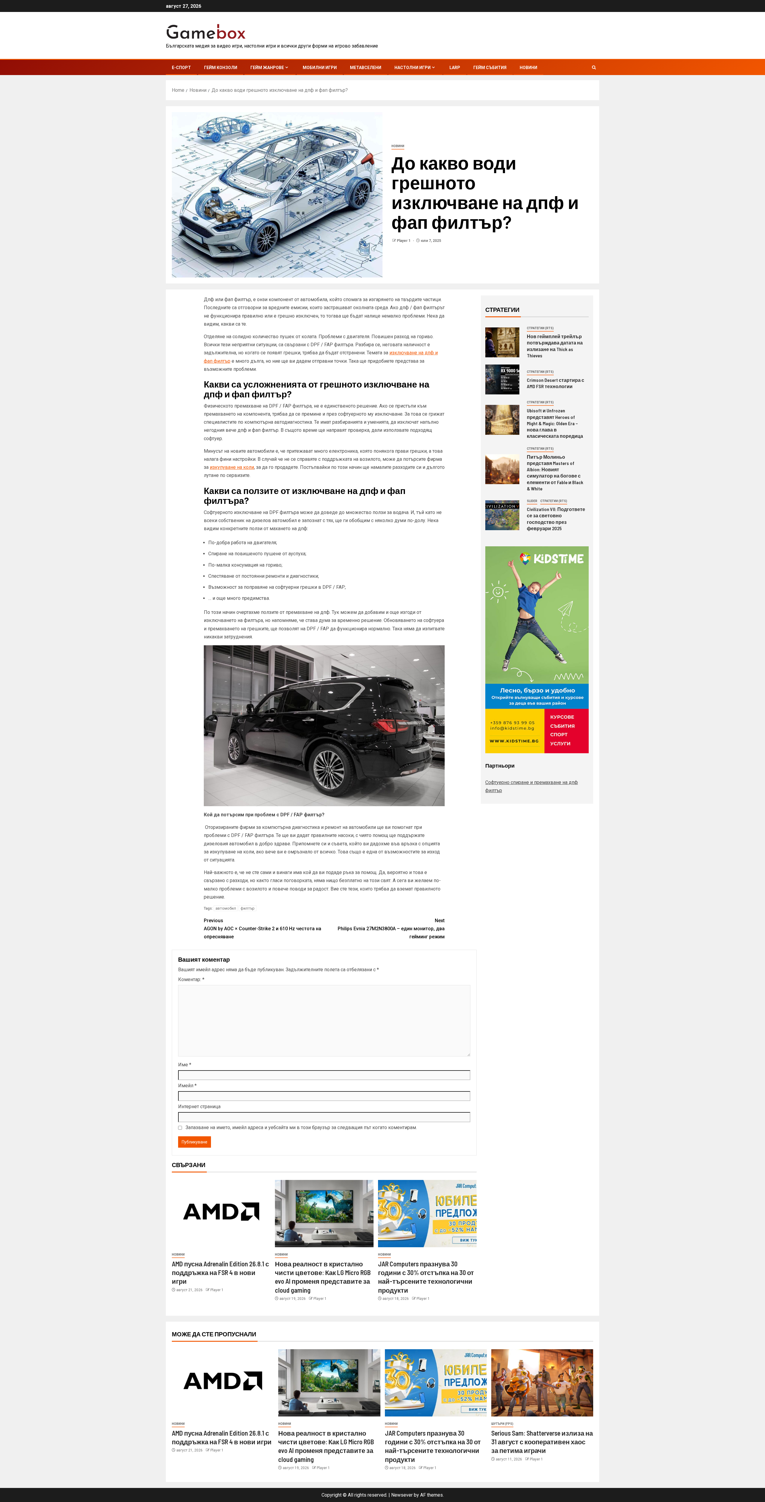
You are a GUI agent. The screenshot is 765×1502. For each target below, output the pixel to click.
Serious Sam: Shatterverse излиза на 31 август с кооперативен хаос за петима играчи (542, 1441)
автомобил (225, 908)
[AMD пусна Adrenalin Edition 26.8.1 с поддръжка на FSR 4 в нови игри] (221, 1213)
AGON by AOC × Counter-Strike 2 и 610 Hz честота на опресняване (262, 929)
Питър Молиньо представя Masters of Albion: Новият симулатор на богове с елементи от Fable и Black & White (555, 472)
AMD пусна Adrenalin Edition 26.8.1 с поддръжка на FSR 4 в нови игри (220, 1272)
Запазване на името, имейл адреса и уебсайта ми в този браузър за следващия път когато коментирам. (301, 1127)
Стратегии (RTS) (540, 328)
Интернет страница (199, 1106)
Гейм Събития (490, 67)
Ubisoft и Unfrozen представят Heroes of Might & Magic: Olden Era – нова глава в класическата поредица (555, 423)
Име (184, 1065)
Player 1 (404, 241)
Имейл (187, 1085)
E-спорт (181, 67)
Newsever (402, 1495)
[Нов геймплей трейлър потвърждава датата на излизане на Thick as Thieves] (502, 342)
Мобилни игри (320, 67)
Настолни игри (412, 67)
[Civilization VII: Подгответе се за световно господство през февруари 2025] (502, 515)
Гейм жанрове (267, 67)
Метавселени (365, 67)
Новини (528, 67)
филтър (248, 908)
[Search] (594, 67)
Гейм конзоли (220, 67)
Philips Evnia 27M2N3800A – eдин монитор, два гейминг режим (391, 929)
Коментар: (191, 979)
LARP (454, 67)
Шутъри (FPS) (502, 1423)
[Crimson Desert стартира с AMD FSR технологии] (502, 379)
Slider (532, 501)
